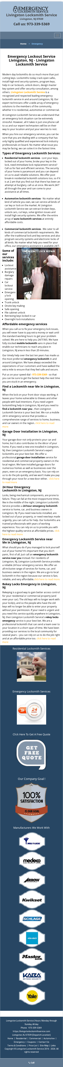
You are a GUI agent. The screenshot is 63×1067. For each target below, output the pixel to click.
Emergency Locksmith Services (31, 691)
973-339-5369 (38, 23)
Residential (21, 1038)
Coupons (31, 1042)
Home (23, 43)
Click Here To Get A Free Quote (31, 734)
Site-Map (44, 1045)
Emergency (19, 1042)
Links (53, 1045)
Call (32, 1062)
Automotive (49, 1038)
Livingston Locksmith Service (28, 92)
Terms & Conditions (16, 1045)
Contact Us (44, 1042)
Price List (33, 1045)
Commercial (35, 1038)
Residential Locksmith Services (31, 648)
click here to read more (47, 579)
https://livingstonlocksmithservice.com (31, 1031)
